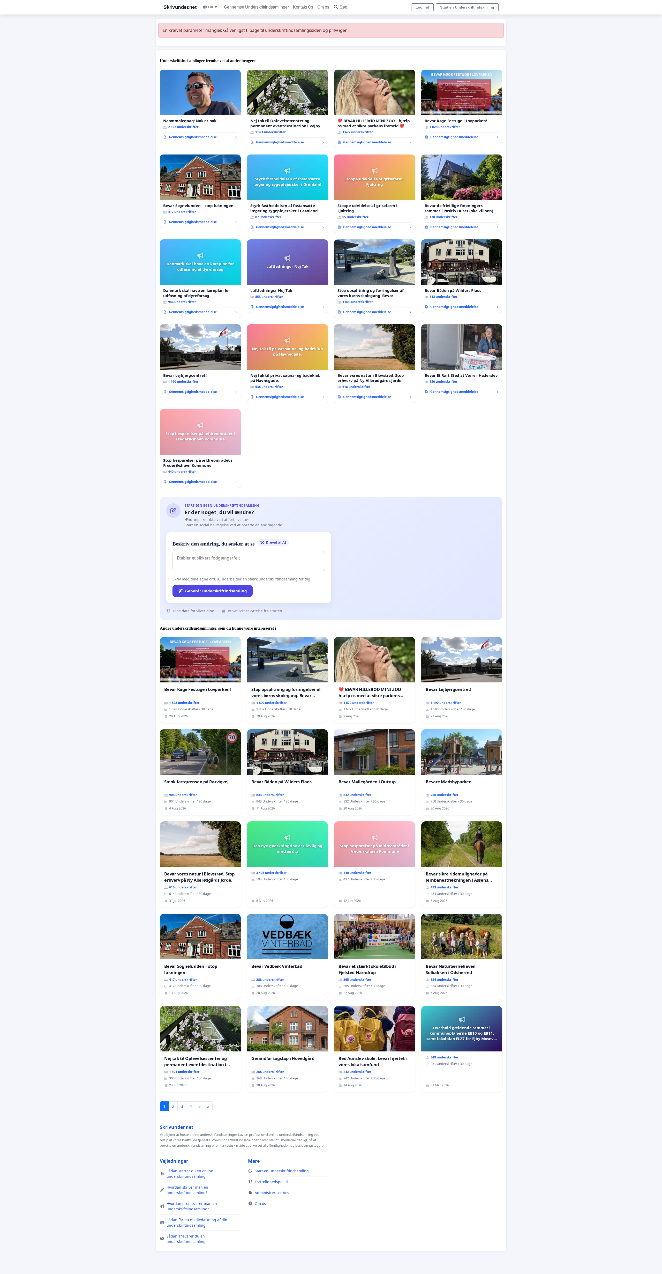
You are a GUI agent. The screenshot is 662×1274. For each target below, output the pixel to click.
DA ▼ (213, 7)
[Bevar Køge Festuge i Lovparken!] (461, 106)
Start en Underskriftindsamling (467, 7)
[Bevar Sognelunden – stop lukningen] (200, 191)
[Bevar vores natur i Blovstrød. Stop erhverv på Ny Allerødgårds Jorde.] (374, 363)
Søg (343, 7)
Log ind (422, 7)
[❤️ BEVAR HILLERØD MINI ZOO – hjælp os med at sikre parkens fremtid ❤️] (374, 109)
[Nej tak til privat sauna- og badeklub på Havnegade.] (287, 363)
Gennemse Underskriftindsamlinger (256, 7)
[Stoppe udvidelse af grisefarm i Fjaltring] (374, 193)
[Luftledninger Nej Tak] (287, 276)
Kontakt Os (303, 7)
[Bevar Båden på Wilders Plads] (461, 276)
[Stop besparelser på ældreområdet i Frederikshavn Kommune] (200, 448)
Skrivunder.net (179, 7)
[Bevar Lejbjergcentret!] (200, 361)
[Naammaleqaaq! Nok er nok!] (200, 106)
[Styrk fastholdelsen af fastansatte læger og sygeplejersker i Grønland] (287, 193)
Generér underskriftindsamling (216, 590)
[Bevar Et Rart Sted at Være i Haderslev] (461, 361)
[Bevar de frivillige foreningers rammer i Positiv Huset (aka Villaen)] (461, 193)
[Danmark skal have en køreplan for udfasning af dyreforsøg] (200, 278)
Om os (323, 7)
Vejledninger (174, 1161)
